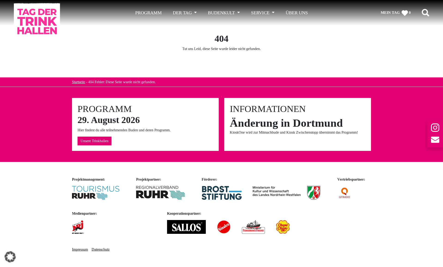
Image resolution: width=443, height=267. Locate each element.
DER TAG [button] (183, 12)
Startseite (78, 82)
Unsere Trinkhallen (94, 141)
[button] (10, 257)
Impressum (80, 249)
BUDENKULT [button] (222, 12)
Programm (148, 12)
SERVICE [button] (261, 12)
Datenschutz (101, 249)
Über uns (297, 12)
